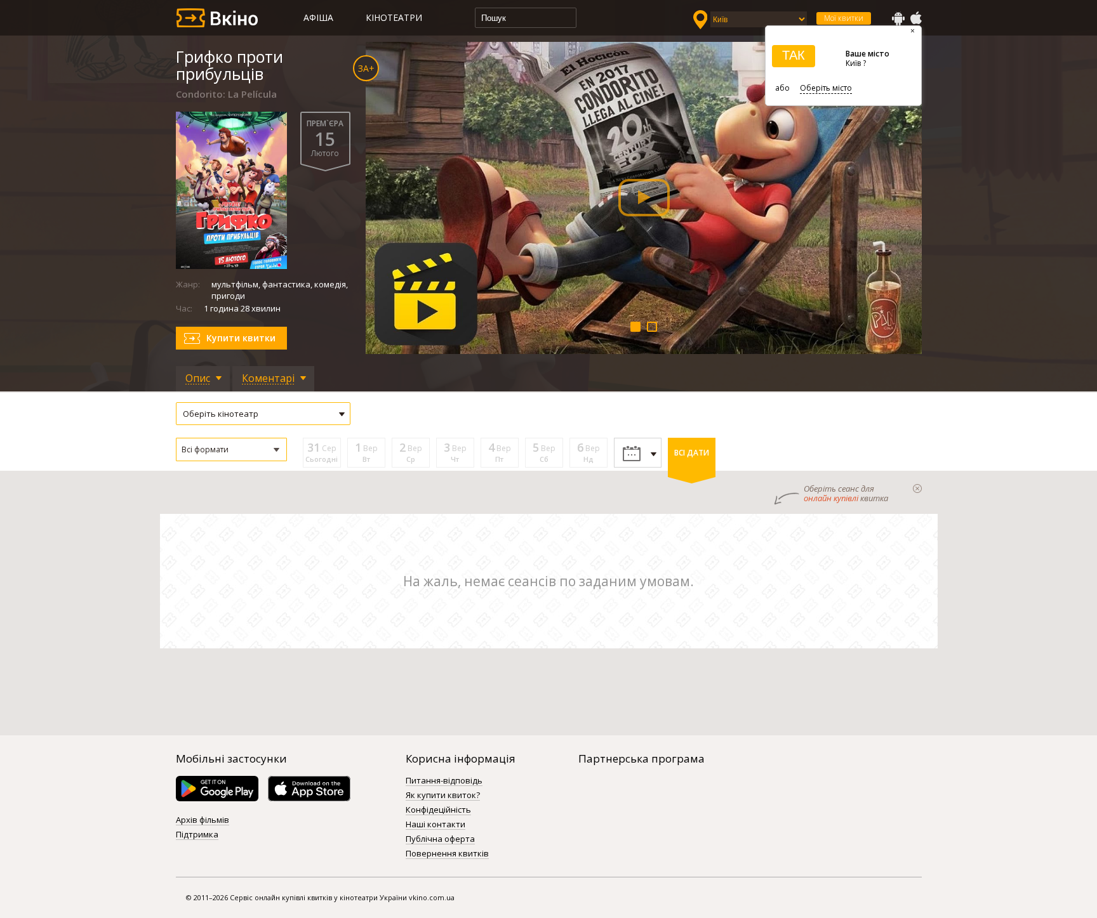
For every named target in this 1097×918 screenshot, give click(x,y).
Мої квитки (843, 18)
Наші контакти (435, 825)
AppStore (915, 18)
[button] (231, 449)
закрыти (917, 488)
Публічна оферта (440, 839)
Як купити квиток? (443, 795)
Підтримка (197, 835)
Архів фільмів (202, 820)
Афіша (318, 17)
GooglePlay (898, 18)
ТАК (793, 55)
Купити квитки (241, 338)
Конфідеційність (438, 810)
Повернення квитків (447, 854)
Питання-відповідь (444, 781)
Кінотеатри (394, 17)
